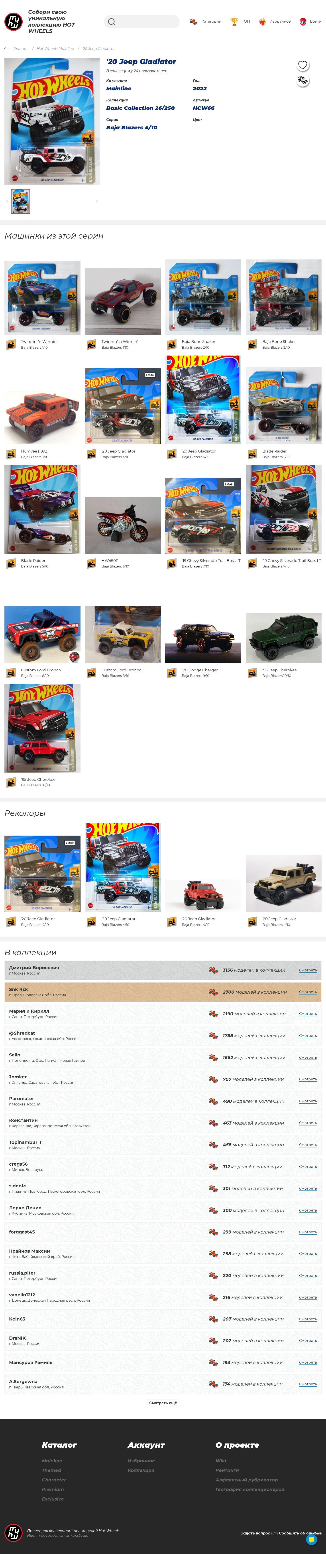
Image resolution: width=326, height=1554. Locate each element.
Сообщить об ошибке (300, 1533)
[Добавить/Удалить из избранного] (302, 64)
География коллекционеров (250, 1489)
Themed (51, 1470)
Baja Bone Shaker (198, 341)
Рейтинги (227, 1470)
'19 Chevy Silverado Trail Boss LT (211, 560)
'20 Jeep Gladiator (119, 451)
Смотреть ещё (163, 1403)
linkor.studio (77, 1535)
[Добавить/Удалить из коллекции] (302, 80)
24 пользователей (150, 71)
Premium (53, 1489)
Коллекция (141, 1470)
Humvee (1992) (35, 451)
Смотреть (308, 970)
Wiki (221, 1460)
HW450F (110, 560)
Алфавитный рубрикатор (247, 1480)
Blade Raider (274, 451)
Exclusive (53, 1499)
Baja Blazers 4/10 (131, 128)
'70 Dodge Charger (200, 670)
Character (54, 1480)
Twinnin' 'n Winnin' (39, 341)
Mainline (52, 1460)
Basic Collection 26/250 (140, 108)
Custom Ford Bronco (41, 670)
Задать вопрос (255, 1533)
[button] (7, 201)
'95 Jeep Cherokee (279, 670)
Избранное (141, 1460)
